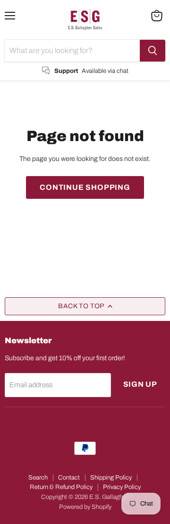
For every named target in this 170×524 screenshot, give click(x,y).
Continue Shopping (85, 187)
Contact (69, 477)
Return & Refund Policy (61, 487)
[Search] (152, 51)
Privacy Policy (122, 487)
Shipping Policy (111, 477)
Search (38, 477)
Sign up (140, 384)
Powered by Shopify (85, 507)
